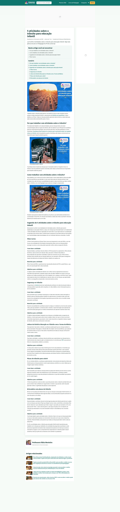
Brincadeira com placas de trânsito (39, 78)
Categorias (84, 2)
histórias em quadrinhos (58, 115)
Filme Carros (33, 69)
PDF (63, 340)
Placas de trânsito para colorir (38, 76)
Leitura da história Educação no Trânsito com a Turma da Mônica (46, 74)
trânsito (37, 285)
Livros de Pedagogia (73, 2)
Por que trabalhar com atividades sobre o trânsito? (42, 63)
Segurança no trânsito (36, 71)
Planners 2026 (62, 2)
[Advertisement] (60, 17)
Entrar (92, 2)
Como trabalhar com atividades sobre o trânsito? (42, 65)
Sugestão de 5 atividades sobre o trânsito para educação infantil (46, 67)
